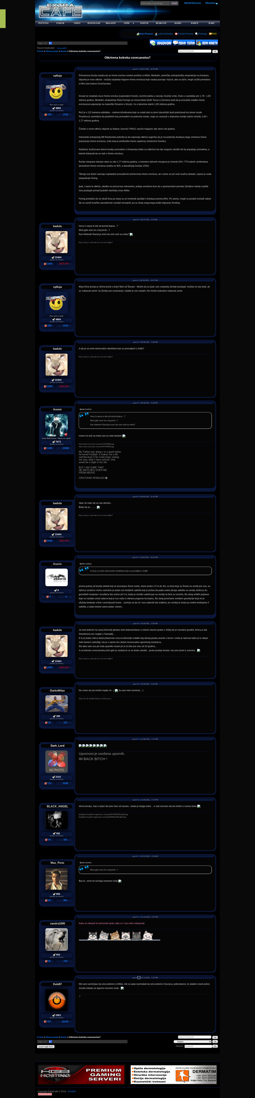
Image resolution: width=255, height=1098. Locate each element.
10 (139, 739)
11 (139, 800)
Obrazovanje (52, 51)
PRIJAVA (210, 3)
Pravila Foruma (185, 34)
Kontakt (72, 1091)
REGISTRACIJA (192, 3)
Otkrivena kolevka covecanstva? (85, 51)
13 (139, 917)
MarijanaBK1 (62, 48)
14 (139, 978)
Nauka (63, 51)
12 (139, 856)
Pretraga (202, 34)
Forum (40, 51)
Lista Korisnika (165, 34)
